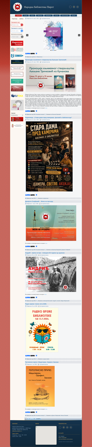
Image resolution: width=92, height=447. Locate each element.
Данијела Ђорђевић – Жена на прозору (39, 201)
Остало (56, 15)
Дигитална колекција (16, 34)
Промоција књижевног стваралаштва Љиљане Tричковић (45, 60)
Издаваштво (48, 15)
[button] (53, 35)
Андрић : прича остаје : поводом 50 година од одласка (44, 253)
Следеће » (38, 418)
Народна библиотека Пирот (39, 7)
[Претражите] (22, 37)
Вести (34, 56)
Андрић (54, 300)
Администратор (46, 18)
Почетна (18, 15)
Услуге (32, 15)
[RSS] (70, 427)
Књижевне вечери (40, 114)
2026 (34, 114)
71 (34, 418)
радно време (46, 359)
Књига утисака (65, 15)
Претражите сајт (15, 22)
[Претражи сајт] (22, 25)
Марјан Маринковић (65, 300)
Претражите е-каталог (17, 28)
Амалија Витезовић (48, 300)
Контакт (73, 15)
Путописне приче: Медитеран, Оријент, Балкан (42, 362)
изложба (58, 300)
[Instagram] (74, 6)
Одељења (40, 15)
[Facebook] (70, 6)
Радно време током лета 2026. (36, 304)
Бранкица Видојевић (56, 249)
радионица (46, 198)
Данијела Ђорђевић (66, 249)
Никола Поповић (64, 415)
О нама (25, 15)
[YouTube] (77, 6)
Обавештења (39, 56)
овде (46, 108)
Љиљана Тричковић (56, 114)
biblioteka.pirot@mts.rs (17, 431)
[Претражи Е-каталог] (22, 31)
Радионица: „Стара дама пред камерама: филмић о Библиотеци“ (48, 117)
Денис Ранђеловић (56, 415)
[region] (53, 35)
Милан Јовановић (62, 437)
